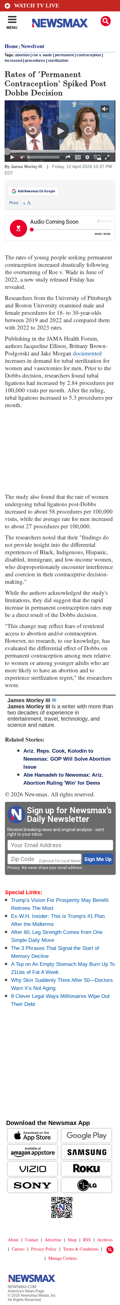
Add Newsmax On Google (36, 191)
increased (13, 60)
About (13, 1240)
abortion (22, 55)
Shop (72, 1240)
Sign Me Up (98, 859)
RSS (87, 1240)
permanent (64, 55)
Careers (18, 1249)
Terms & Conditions (80, 1249)
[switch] (22, 157)
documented (87, 353)
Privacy (13, 868)
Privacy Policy (44, 1249)
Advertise (53, 1240)
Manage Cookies (62, 1258)
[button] (106, 21)
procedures (35, 60)
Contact (31, 1240)
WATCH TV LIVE (36, 5)
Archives (105, 1240)
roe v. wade (42, 55)
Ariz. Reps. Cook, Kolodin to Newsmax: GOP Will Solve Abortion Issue (66, 759)
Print (13, 202)
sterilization (58, 60)
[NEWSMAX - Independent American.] (60, 23)
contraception (89, 55)
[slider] (60, 151)
